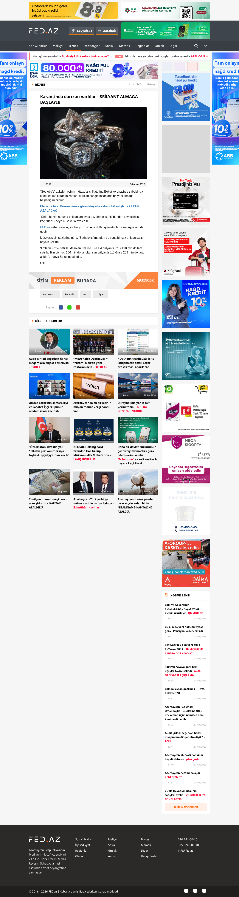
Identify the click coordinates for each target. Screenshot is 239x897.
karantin (70, 294)
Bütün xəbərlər (186, 807)
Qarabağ (109, 31)
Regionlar (142, 46)
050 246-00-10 (189, 845)
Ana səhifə (135, 84)
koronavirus (50, 294)
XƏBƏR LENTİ (180, 595)
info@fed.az (185, 850)
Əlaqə (79, 856)
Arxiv (111, 856)
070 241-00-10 (187, 839)
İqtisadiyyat (92, 46)
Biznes (73, 46)
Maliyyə (58, 46)
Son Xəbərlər (38, 46)
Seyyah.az (84, 31)
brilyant (100, 294)
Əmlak (159, 46)
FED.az (45, 227)
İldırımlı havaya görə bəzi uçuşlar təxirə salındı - (131, 56)
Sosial (109, 46)
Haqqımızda (148, 856)
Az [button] (206, 46)
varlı (85, 294)
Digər (173, 46)
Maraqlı (124, 46)
